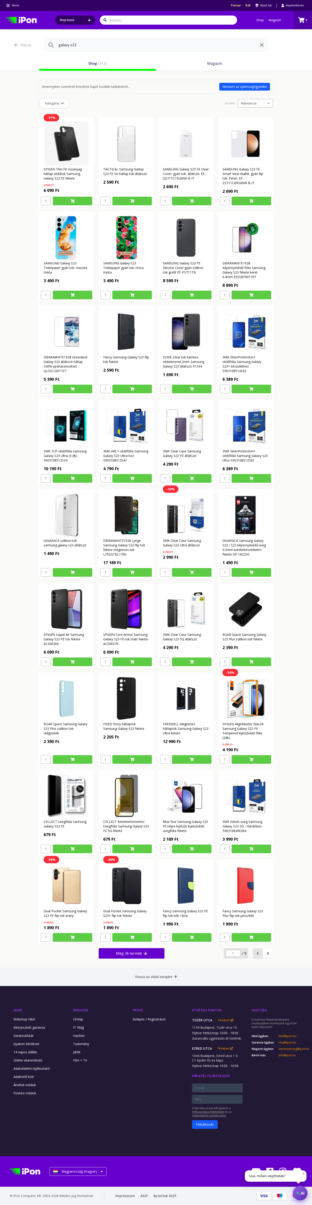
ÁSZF (144, 1196)
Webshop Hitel (24, 1019)
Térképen (224, 1020)
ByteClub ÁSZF (164, 1196)
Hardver (79, 1035)
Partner (236, 5)
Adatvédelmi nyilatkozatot (209, 1115)
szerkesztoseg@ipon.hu (290, 1049)
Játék (76, 1052)
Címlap (78, 1019)
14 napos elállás (25, 1052)
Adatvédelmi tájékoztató (31, 1068)
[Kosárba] (72, 201)
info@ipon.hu (287, 1055)
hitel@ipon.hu (287, 1036)
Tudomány (81, 1044)
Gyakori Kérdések (26, 1044)
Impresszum (125, 1196)
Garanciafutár (23, 1035)
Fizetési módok (24, 1093)
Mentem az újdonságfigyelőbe (244, 86)
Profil (138, 1010)
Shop (260, 20)
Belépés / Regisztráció (149, 1019)
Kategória (52, 103)
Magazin (274, 20)
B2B (248, 5)
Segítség (259, 1010)
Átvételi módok (24, 1085)
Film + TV (80, 1060)
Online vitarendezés (27, 1060)
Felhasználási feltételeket (208, 1112)
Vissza (25, 44)
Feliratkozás (205, 1124)
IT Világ (78, 1027)
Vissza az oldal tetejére (153, 977)
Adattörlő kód (23, 1077)
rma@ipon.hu (287, 1042)
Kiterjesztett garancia (29, 1027)
